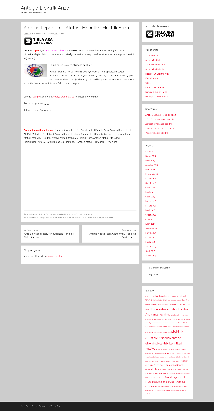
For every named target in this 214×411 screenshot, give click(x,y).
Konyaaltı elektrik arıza (156, 92)
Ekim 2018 (150, 169)
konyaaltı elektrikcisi (159, 373)
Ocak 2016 (150, 219)
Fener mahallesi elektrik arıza (181, 353)
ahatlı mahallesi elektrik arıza (161, 300)
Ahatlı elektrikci (151, 296)
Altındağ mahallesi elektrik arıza (162, 304)
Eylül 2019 (150, 160)
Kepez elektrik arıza (90, 217)
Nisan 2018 (150, 178)
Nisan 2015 (150, 237)
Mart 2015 (150, 242)
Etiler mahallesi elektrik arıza (162, 353)
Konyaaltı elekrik (165, 369)
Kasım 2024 (150, 151)
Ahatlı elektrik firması (166, 296)
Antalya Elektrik (152, 60)
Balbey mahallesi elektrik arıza (163, 319)
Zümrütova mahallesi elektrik (159, 119)
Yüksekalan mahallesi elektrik (159, 128)
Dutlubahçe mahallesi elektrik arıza (160, 332)
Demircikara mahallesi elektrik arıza (160, 326)
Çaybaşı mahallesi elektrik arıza (163, 390)
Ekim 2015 (150, 224)
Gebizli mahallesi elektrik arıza (154, 357)
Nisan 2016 (150, 206)
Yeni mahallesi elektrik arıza (166, 386)
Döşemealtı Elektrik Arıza (157, 74)
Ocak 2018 (150, 187)
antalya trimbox (163, 314)
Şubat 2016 (150, 215)
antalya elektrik (155, 309)
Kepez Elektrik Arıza (83, 214)
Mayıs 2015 (150, 233)
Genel (148, 83)
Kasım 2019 (150, 156)
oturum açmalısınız (55, 256)
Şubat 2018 (150, 183)
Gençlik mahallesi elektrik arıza (173, 357)
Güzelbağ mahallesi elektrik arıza (170, 361)
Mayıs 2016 (150, 201)
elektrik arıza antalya (168, 338)
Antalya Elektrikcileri (66, 214)
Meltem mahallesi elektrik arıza (155, 378)
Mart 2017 (150, 192)
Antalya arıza (32, 214)
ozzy (56, 33)
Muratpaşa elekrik (175, 377)
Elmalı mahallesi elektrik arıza (165, 349)
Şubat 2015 (150, 246)
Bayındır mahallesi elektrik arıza (158, 323)
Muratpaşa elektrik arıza (159, 381)
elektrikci (151, 343)
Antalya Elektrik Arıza (45, 8)
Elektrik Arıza (151, 78)
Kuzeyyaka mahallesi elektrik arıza (179, 373)
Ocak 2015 (150, 251)
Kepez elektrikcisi (106, 217)
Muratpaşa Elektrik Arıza (156, 96)
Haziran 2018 (151, 174)
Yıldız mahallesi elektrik (156, 133)
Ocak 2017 (150, 196)
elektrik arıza (63, 217)
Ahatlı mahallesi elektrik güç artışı (161, 115)
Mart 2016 (150, 210)
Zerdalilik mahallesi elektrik (158, 124)
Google (36, 96)
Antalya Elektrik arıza (47, 214)
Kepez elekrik (75, 217)
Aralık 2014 (150, 255)
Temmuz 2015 (152, 228)
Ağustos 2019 (151, 165)
